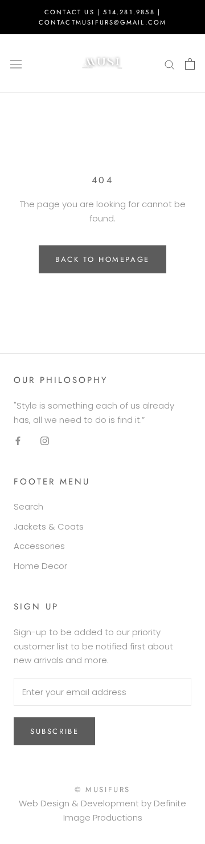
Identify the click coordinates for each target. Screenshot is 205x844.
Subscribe (54, 731)
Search (28, 506)
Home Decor (40, 566)
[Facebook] (18, 441)
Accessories (39, 546)
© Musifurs (102, 789)
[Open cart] (190, 64)
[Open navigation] (16, 63)
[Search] (170, 63)
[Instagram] (44, 441)
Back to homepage (102, 259)
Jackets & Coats (49, 526)
